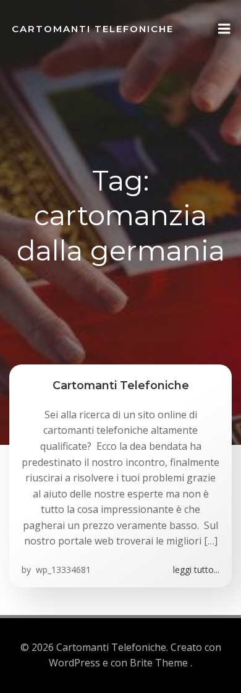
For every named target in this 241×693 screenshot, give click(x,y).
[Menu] (224, 29)
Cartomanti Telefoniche (93, 29)
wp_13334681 (62, 569)
